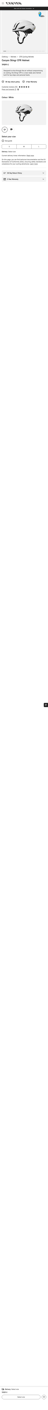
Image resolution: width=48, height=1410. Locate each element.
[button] (41, 14)
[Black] (11, 130)
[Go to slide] (8, 51)
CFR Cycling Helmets (26, 57)
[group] (24, 32)
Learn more (34, 164)
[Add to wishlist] (44, 1397)
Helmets (13, 57)
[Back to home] (14, 3)
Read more (30, 155)
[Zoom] (24, 32)
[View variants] (2, 51)
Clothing (5, 57)
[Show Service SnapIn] (46, 705)
